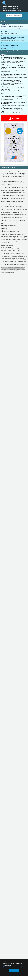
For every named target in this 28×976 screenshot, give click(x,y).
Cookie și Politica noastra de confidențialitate (13, 966)
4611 (2, 56)
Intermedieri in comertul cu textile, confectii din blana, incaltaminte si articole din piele (14, 97)
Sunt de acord (14, 971)
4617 (2, 101)
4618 (2, 107)
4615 (2, 86)
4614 (2, 79)
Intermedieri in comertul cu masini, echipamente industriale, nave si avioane (12, 82)
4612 (2, 64)
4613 (2, 73)
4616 (2, 93)
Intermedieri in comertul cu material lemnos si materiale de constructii (14, 76)
